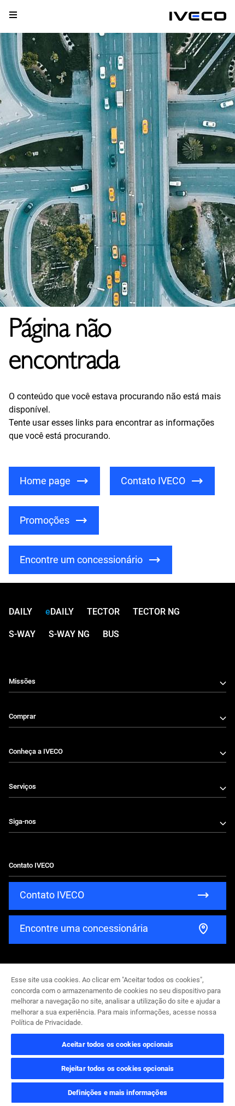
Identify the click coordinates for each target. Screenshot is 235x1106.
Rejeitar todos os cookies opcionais (117, 1068)
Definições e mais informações (117, 1092)
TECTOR (103, 611)
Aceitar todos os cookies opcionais (117, 1044)
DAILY (20, 611)
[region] (117, 1034)
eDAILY (59, 611)
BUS (111, 634)
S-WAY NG (69, 634)
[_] (197, 16)
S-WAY (22, 634)
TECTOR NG (156, 611)
